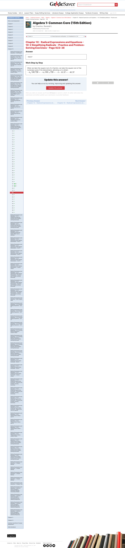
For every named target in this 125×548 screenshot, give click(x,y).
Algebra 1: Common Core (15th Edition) (61, 17)
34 (13, 183)
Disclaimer (38, 543)
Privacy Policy (25, 543)
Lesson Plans (28, 13)
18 (13, 148)
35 (13, 186)
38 (13, 192)
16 (13, 144)
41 (13, 199)
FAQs (14, 543)
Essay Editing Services (42, 13)
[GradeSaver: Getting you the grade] (62, 4)
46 (13, 210)
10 (13, 131)
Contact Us (9, 543)
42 (13, 201)
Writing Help (104, 13)
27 (13, 168)
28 (13, 170)
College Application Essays (74, 13)
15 (13, 142)
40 (13, 197)
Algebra (48, 17)
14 (13, 139)
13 (13, 137)
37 (13, 190)
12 (12, 135)
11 (12, 133)
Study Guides (12, 13)
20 (13, 153)
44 (13, 205)
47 (13, 212)
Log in (114, 13)
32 (13, 179)
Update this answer (55, 88)
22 (13, 157)
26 (13, 166)
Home (27, 17)
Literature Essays (58, 13)
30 (13, 175)
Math (42, 17)
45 (13, 208)
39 (13, 194)
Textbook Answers (91, 13)
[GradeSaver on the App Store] (11, 535)
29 (13, 172)
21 (12, 155)
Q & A (21, 13)
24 (13, 161)
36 (13, 188)
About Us (19, 543)
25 (13, 164)
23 (13, 159)
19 (13, 150)
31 (13, 177)
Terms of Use (32, 543)
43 (13, 203)
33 (13, 181)
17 (12, 146)
